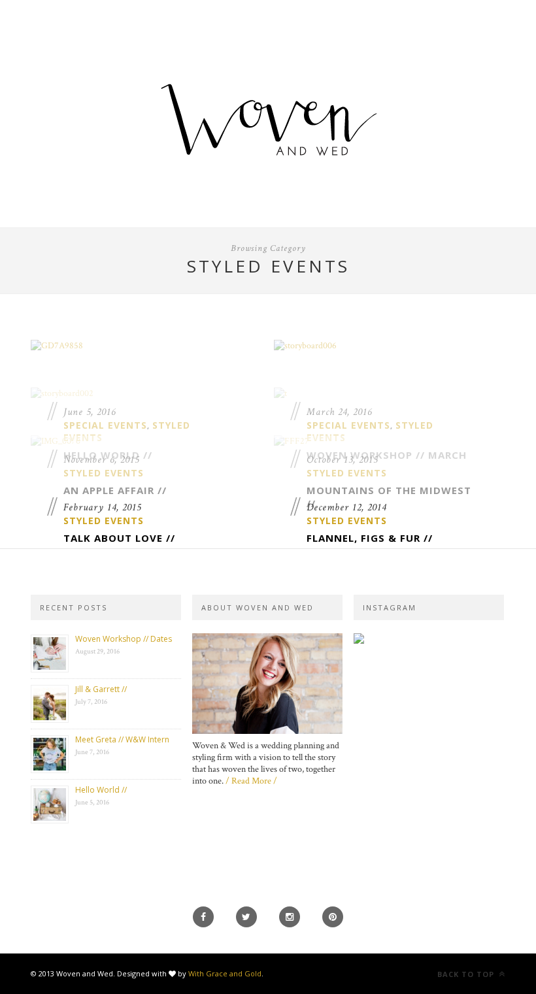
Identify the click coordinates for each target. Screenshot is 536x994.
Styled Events (103, 520)
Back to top (467, 974)
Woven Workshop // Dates (123, 638)
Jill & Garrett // (101, 689)
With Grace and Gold (224, 973)
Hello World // (101, 789)
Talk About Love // (119, 537)
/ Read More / (251, 781)
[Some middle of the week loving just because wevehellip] (429, 645)
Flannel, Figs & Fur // (370, 537)
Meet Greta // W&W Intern (122, 739)
